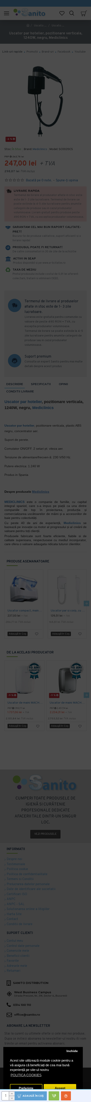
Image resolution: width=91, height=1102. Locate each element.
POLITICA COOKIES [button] (26, 1075)
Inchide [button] (72, 1051)
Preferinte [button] (26, 1088)
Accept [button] (60, 1088)
